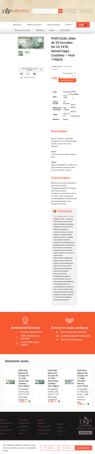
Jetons (51, 30)
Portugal (54, 69)
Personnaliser (49, 448)
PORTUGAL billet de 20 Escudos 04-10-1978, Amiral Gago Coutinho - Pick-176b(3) (23, 378)
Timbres (68, 25)
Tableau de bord (24, 423)
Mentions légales (6, 430)
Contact (3, 433)
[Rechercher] (60, 11)
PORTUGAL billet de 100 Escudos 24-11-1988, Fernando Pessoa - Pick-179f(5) (82, 378)
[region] (47, 447)
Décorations (65, 30)
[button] (78, 11)
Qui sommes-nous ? (7, 423)
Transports (75, 116)
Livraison (22, 430)
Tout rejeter (66, 448)
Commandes (23, 426)
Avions (73, 111)
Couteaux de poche (22, 30)
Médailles (40, 30)
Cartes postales (53, 25)
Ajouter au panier (67, 80)
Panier (21, 433)
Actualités (3, 426)
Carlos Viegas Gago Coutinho (63, 216)
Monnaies (17, 25)
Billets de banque (34, 25)
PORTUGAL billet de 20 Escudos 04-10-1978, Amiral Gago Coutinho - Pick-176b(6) (53, 378)
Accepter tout (83, 448)
